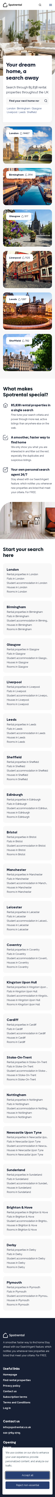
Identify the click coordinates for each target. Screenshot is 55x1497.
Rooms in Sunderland (19, 1192)
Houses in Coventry (18, 962)
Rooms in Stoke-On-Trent (21, 1079)
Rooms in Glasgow (17, 666)
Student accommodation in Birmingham (27, 620)
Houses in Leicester (18, 925)
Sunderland (16, 1170)
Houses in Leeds (16, 737)
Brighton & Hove (20, 1207)
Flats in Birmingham (18, 616)
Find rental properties (17, 1380)
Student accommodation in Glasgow (27, 658)
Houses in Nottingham (19, 1112)
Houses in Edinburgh (18, 812)
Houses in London (17, 587)
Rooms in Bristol (16, 854)
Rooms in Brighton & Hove (22, 1229)
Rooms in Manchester (19, 891)
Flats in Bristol (15, 841)
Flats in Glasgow (16, 653)
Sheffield (32, 112)
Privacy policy (11, 1385)
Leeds (22, 112)
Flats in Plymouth (16, 1291)
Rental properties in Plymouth (23, 1287)
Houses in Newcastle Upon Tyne (25, 1150)
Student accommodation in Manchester (27, 883)
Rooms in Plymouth (18, 1304)
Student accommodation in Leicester (27, 920)
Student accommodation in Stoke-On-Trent (27, 1070)
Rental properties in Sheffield (23, 761)
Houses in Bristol (16, 850)
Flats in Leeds (14, 728)
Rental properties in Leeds (21, 724)
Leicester (14, 907)
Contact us (10, 1391)
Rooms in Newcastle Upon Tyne (25, 1154)
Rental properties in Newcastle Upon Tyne (27, 1137)
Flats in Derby (14, 1254)
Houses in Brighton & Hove (22, 1225)
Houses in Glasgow (17, 662)
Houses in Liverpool (18, 699)
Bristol (12, 832)
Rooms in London (17, 591)
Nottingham (16, 1095)
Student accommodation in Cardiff (26, 1033)
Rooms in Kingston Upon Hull (23, 1004)
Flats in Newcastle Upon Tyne (23, 1141)
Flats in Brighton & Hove (20, 1216)
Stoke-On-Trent (19, 1057)
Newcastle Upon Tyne (24, 1132)
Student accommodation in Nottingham (27, 1108)
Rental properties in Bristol (21, 837)
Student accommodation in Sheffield (27, 770)
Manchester (16, 870)
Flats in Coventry (16, 953)
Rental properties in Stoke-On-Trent (27, 1062)
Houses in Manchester (19, 887)
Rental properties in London (22, 574)
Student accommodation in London (27, 583)
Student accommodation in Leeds (26, 733)
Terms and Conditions (16, 1402)
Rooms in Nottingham (19, 1117)
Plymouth (14, 1282)
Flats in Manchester (18, 878)
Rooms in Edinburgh (18, 816)
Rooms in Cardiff (16, 1042)
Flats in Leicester (16, 916)
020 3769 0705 (11, 1432)
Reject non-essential (27, 1485)
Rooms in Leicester (17, 929)
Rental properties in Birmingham (25, 611)
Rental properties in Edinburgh (24, 799)
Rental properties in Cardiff (21, 1024)
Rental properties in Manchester (24, 874)
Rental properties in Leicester (23, 912)
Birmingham (23, 108)
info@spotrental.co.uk (17, 1427)
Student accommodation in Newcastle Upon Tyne (27, 1145)
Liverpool (12, 112)
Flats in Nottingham (18, 1104)
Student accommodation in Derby (26, 1258)
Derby (11, 1245)
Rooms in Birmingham (19, 629)
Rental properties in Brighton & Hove (27, 1212)
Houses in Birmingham (19, 624)
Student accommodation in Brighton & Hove (27, 1221)
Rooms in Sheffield (17, 779)
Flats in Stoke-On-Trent (20, 1066)
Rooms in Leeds (16, 741)
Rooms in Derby (16, 1267)
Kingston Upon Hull (22, 982)
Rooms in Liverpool (18, 704)
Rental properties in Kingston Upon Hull (27, 987)
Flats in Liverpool (16, 691)
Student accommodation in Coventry (27, 958)
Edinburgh (15, 795)
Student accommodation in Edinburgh (27, 808)
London (11, 108)
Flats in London (15, 578)
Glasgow (37, 108)
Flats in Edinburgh (17, 803)
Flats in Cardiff (15, 1029)
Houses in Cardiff (16, 1037)
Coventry (14, 945)
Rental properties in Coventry (23, 949)
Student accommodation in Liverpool (27, 695)
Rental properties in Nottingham (25, 1099)
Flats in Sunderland (17, 1179)
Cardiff (12, 1020)
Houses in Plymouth (18, 1300)
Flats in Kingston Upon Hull (22, 991)
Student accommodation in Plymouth (27, 1295)
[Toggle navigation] (50, 5)
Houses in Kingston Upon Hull (23, 1000)
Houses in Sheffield (17, 775)
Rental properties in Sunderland (24, 1174)
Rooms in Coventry (17, 966)
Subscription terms (15, 1396)
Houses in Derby (16, 1262)
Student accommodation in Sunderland (27, 1183)
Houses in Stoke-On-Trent (21, 1075)
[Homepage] (14, 1335)
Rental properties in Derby (21, 1249)
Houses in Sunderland (19, 1187)
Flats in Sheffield (16, 766)
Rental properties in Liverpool (23, 686)
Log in (7, 1408)
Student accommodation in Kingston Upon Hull (27, 995)
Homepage (10, 1374)
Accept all (27, 1475)
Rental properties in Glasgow (23, 649)
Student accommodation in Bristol (26, 845)
